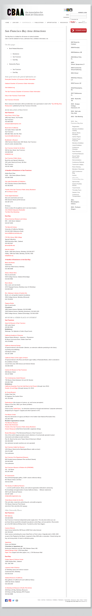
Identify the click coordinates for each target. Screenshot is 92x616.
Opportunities (52, 22)
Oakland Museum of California (13, 577)
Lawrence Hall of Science (12, 567)
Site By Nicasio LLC (82, 601)
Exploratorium (9, 402)
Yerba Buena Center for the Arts (14, 500)
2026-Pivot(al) (75, 47)
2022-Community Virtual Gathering (76, 68)
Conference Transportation (76, 195)
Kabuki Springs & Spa (11, 550)
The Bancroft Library (11, 227)
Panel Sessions (76, 151)
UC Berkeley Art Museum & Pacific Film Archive (18, 588)
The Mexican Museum (11, 422)
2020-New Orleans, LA (76, 78)
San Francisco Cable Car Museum (15, 447)
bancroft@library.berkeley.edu (13, 233)
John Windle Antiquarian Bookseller (15, 210)
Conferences (26, 22)
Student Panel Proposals (76, 139)
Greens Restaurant (10, 429)
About (80, 22)
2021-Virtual (74, 73)
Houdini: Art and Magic (11, 388)
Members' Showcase (78, 169)
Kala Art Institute (9, 249)
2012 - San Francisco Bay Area (77, 122)
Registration (75, 126)
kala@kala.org (9, 255)
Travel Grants (76, 187)
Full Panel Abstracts (78, 153)
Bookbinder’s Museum (11, 140)
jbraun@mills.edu (10, 245)
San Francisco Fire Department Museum (16, 457)
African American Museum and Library (16, 219)
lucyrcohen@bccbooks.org (12, 136)
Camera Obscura (10, 528)
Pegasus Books (9, 303)
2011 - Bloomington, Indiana (75, 201)
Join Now (15, 22)
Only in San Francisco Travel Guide (15, 95)
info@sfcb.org (9, 154)
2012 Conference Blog (77, 172)
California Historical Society (12, 345)
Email (67, 14)
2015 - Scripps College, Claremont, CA (75, 105)
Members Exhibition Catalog (78, 129)
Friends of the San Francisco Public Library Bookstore (20, 189)
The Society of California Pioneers (14, 486)
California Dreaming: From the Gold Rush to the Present (21, 386)
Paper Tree (8, 552)
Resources (64, 22)
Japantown (8, 542)
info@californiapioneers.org (13, 496)
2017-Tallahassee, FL (76, 94)
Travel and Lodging (77, 164)
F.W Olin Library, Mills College (13, 237)
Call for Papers (76, 136)
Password (66, 17)
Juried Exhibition (77, 145)
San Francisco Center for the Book (15, 148)
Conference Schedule (75, 148)
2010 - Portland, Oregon (76, 208)
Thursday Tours (76, 190)
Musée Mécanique (10, 433)
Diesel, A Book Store (11, 272)
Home (7, 22)
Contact (85, 599)
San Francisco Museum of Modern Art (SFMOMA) (19, 467)
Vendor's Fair (76, 192)
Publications (39, 22)
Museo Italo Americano (11, 424)
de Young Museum (10, 392)
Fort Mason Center (12, 191)
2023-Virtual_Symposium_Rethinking (77, 63)
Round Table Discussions (76, 156)
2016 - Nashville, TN (76, 99)
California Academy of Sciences (14, 335)
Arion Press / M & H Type (12, 115)
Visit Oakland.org (10, 87)
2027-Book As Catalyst (75, 43)
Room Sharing (76, 167)
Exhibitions (55, 599)
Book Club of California (11, 127)
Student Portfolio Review (77, 184)
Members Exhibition (78, 143)
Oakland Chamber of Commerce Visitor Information (19, 83)
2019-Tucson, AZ (76, 83)
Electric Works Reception (76, 133)
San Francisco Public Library (13, 158)
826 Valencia (8, 516)
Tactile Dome (17, 408)
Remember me (75, 19)
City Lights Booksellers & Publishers (15, 181)
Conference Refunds (78, 162)
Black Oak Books (10, 262)
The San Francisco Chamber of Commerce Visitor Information (22, 91)
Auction (74, 175)
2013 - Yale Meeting (77, 116)
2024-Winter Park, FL (76, 58)
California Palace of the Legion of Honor (16, 357)
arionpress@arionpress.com (13, 123)
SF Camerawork (9, 475)
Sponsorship (75, 181)
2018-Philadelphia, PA (76, 89)
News (73, 22)
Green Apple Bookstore (11, 195)
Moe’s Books (8, 283)
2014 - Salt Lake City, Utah (76, 112)
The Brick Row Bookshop (12, 212)
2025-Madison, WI (76, 52)
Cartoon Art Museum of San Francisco (16, 370)
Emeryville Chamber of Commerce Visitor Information (20, 79)
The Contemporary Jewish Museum (15, 378)
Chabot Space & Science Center (14, 559)
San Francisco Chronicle (12, 99)
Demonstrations (76, 160)
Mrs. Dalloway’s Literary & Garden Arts (16, 293)
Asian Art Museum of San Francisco (15, 323)
